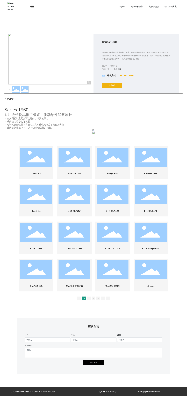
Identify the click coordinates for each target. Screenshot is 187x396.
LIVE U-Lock (36, 248)
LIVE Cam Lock (112, 248)
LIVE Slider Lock (74, 248)
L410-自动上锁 (150, 211)
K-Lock (150, 286)
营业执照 (51, 391)
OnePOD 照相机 (112, 286)
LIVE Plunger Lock (151, 248)
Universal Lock (150, 173)
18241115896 (127, 75)
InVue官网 (142, 392)
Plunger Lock (113, 173)
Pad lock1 (36, 211)
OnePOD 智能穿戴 (74, 286)
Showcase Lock (74, 173)
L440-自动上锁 (112, 211)
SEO (45, 391)
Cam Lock (36, 173)
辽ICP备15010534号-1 (108, 392)
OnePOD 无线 (36, 286)
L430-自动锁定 (74, 211)
